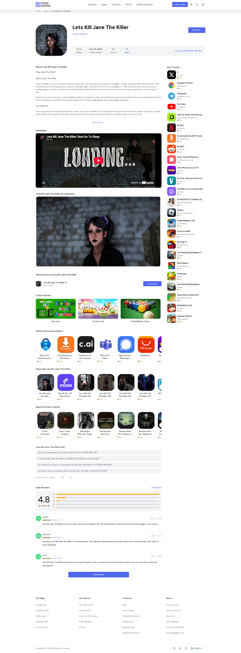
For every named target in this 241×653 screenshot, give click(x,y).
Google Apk (41, 605)
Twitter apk (41, 616)
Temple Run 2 (85, 610)
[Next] (156, 231)
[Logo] (43, 4)
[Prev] (41, 231)
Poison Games (80, 33)
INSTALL (197, 30)
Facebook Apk (42, 610)
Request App (129, 627)
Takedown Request (131, 633)
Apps (104, 4)
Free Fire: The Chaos (88, 616)
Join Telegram (172, 621)
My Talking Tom (86, 605)
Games (92, 4)
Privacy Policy (172, 605)
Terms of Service (174, 610)
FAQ (124, 605)
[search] (191, 4)
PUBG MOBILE (85, 621)
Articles (116, 4)
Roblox (82, 627)
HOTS (128, 4)
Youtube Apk (42, 627)
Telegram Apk (42, 621)
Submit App (179, 4)
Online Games (144, 4)
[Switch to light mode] (196, 4)
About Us (170, 616)
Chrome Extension (131, 616)
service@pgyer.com (175, 633)
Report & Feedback (175, 627)
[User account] (202, 4)
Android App (128, 610)
